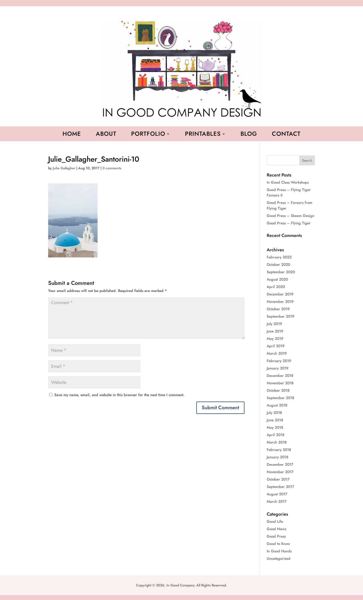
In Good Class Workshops (288, 182)
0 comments (111, 168)
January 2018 (277, 457)
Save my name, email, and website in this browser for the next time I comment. (119, 395)
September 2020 (281, 272)
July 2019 (274, 324)
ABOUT (106, 134)
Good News (276, 529)
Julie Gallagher (64, 168)
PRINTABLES (203, 134)
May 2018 (275, 427)
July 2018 (274, 412)
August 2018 (277, 405)
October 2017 (278, 479)
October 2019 (278, 309)
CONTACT (286, 134)
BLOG (249, 134)
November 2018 (280, 383)
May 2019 (275, 338)
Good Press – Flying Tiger (289, 223)
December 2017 (280, 464)
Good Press (276, 536)
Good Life (275, 521)
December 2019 (280, 294)
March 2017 (276, 501)
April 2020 (276, 287)
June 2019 (275, 331)
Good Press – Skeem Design (290, 215)
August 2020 (277, 279)
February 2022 (279, 257)
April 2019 (275, 346)
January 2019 (277, 368)
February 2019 (279, 361)
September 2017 (280, 486)
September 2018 (280, 398)
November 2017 (280, 472)
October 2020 (278, 264)
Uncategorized (278, 558)
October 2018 (278, 390)
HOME (71, 134)
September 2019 (280, 316)
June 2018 (275, 420)
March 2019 (277, 353)
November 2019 (280, 301)
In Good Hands (279, 551)
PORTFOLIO (148, 134)
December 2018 (280, 375)
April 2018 (275, 435)
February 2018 (279, 449)
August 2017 (277, 494)
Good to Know (278, 543)
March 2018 (277, 442)
